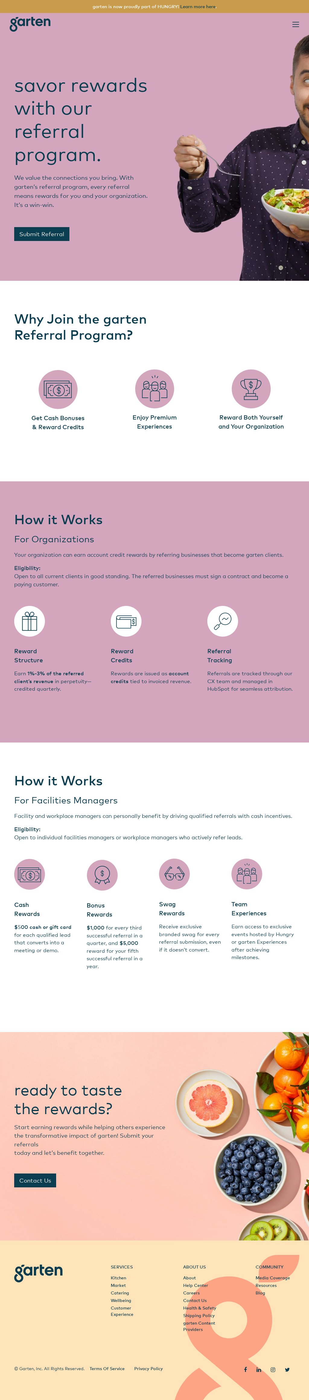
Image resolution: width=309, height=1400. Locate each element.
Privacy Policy (148, 1368)
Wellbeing (121, 1300)
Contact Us (35, 1180)
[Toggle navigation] (296, 24)
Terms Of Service (107, 1368)
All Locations (27, 1354)
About (189, 1277)
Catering (120, 1292)
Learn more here (197, 6)
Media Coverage (273, 1277)
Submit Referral (41, 233)
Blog (260, 1292)
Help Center (195, 1285)
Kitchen (118, 1277)
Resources (266, 1285)
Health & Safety (199, 1307)
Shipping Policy (199, 1315)
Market (118, 1285)
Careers (191, 1292)
